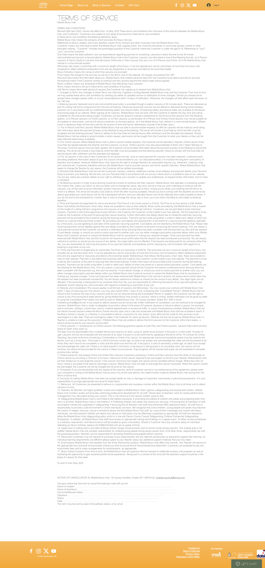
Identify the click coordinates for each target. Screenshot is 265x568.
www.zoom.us (80, 328)
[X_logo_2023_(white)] (188, 5)
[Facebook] (176, 5)
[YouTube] (194, 5)
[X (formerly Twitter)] (46, 551)
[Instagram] (182, 5)
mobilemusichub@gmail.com (71, 302)
